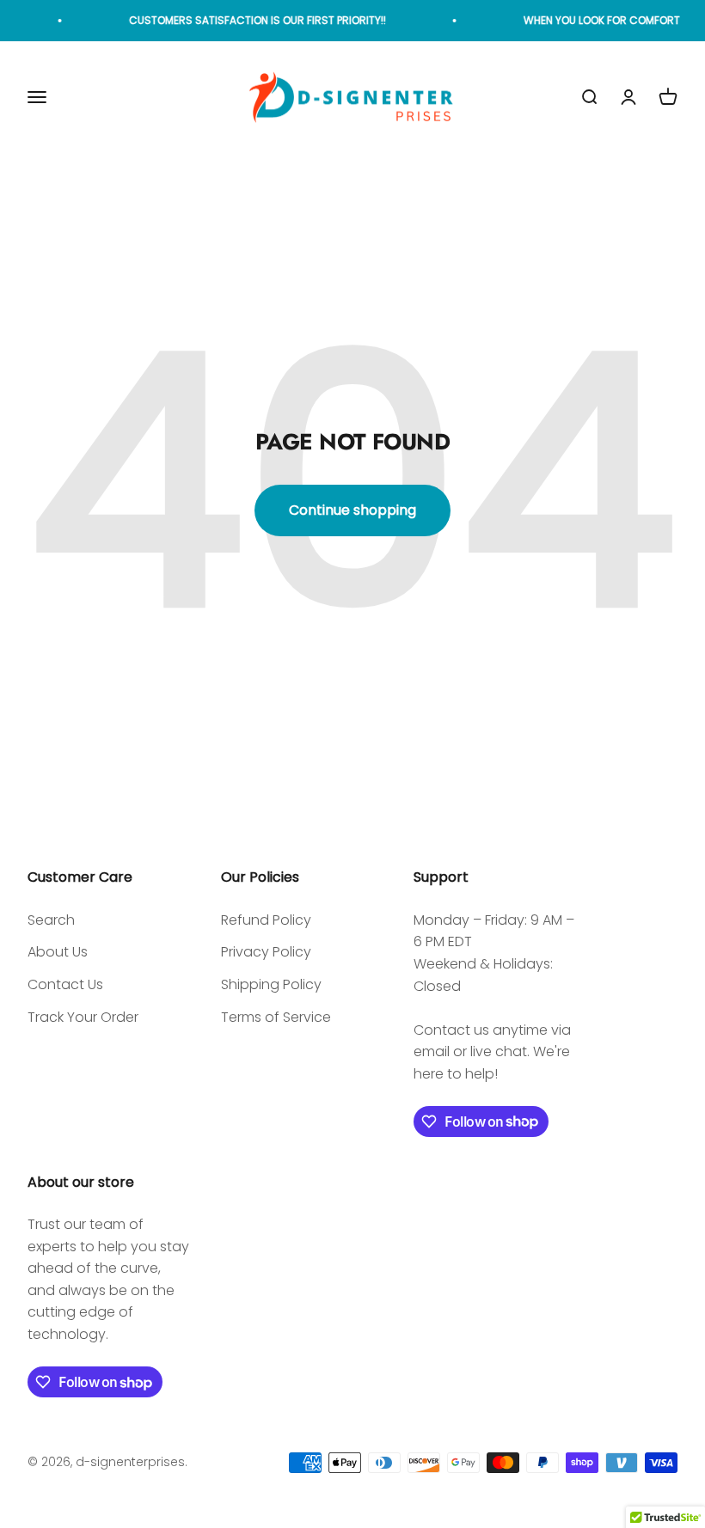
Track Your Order (83, 1017)
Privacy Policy (266, 952)
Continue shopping (352, 510)
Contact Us (65, 984)
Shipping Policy (271, 984)
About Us (58, 952)
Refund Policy (266, 920)
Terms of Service (276, 1017)
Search (51, 920)
